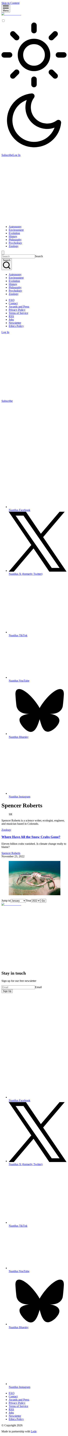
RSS (11, 316)
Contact (13, 303)
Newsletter (15, 322)
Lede (34, 1431)
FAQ (12, 300)
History (13, 236)
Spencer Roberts (10, 853)
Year (28, 900)
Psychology (15, 242)
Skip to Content (10, 3)
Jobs (11, 319)
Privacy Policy (17, 309)
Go (43, 900)
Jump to (6, 900)
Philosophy (15, 239)
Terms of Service (18, 313)
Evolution (14, 233)
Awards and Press (19, 306)
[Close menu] (2, 253)
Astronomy (15, 226)
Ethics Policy (16, 326)
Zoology (13, 246)
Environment (16, 229)
